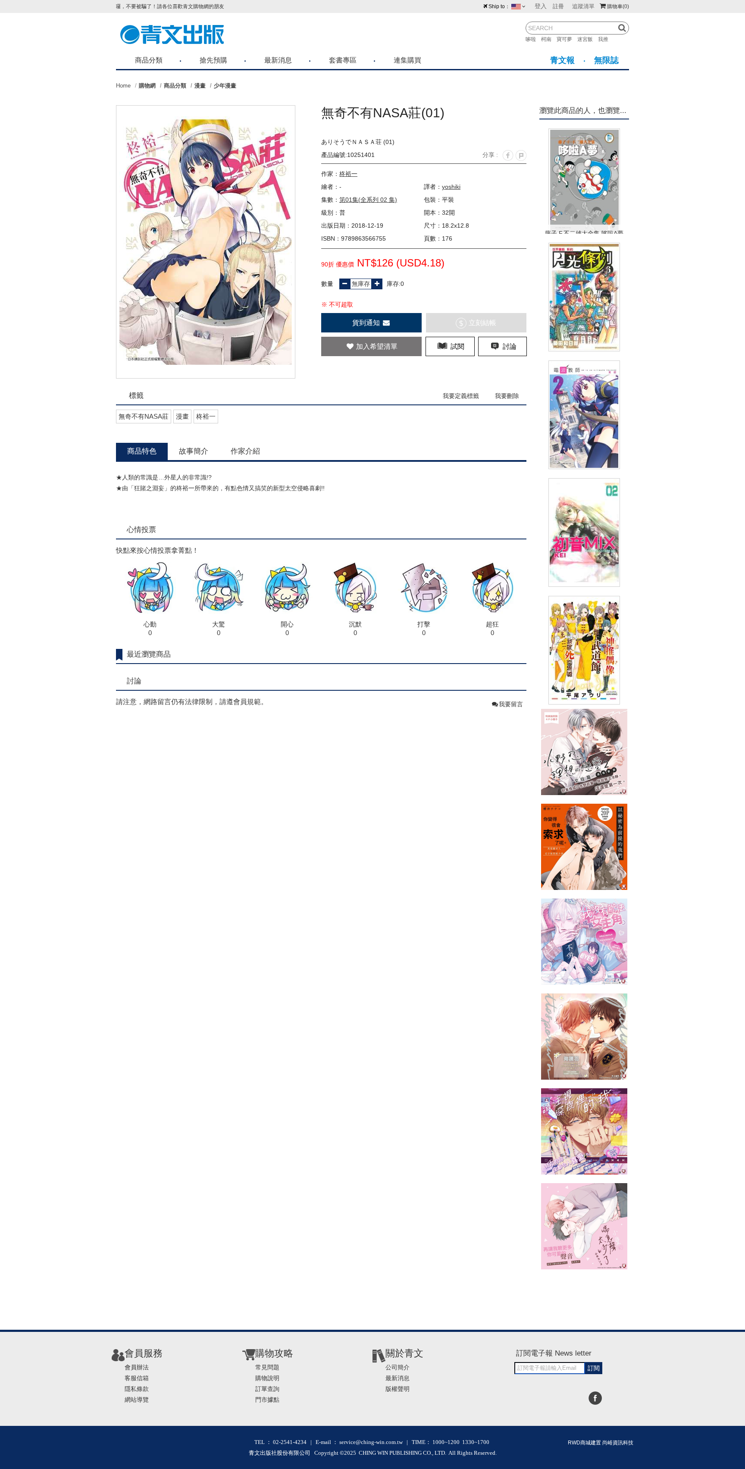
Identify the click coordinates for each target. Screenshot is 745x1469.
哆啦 (533, 39)
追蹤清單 (583, 6)
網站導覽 (137, 1399)
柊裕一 (348, 173)
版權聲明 (397, 1388)
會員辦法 (137, 1367)
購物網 (147, 85)
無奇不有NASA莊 (144, 416)
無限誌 (606, 60)
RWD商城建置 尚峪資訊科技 (600, 1443)
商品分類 (149, 60)
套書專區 (343, 60)
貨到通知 (367, 322)
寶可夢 (567, 39)
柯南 (549, 39)
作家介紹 (245, 451)
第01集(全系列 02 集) (368, 199)
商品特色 (142, 451)
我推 (606, 39)
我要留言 (511, 704)
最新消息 (278, 60)
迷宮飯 (587, 39)
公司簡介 (397, 1367)
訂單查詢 (267, 1388)
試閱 (456, 346)
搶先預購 (213, 60)
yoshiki (451, 186)
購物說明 (267, 1378)
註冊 (558, 6)
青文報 (562, 60)
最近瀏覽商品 (149, 654)
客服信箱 (137, 1378)
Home (123, 85)
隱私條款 (137, 1388)
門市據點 (267, 1399)
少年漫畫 (225, 85)
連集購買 (407, 60)
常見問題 (267, 1367)
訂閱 (594, 1368)
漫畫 (200, 85)
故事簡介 (193, 451)
